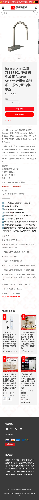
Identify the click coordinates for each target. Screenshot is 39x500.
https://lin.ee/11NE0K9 (11, 296)
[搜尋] (33, 12)
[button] (2, 7)
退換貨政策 (26, 493)
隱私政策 (18, 493)
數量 (6, 99)
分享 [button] (9, 120)
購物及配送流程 (9, 493)
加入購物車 (19, 114)
